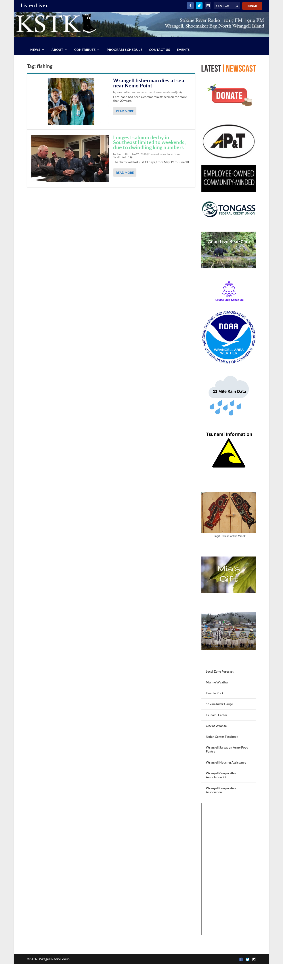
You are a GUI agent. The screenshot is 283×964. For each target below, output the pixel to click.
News (35, 49)
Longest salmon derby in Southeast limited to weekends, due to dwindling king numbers (149, 142)
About (57, 49)
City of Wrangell (217, 726)
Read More (125, 111)
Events (183, 49)
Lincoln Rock (215, 693)
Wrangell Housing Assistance (226, 762)
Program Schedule (124, 49)
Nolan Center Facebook (222, 736)
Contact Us (159, 49)
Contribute (85, 49)
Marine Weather (217, 682)
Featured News (157, 154)
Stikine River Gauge (219, 704)
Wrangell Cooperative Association (221, 790)
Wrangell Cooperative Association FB (221, 775)
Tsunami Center (216, 715)
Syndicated (169, 92)
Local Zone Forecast (219, 671)
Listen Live (33, 5)
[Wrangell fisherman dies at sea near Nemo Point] (70, 101)
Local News (155, 92)
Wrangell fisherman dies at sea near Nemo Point (148, 83)
